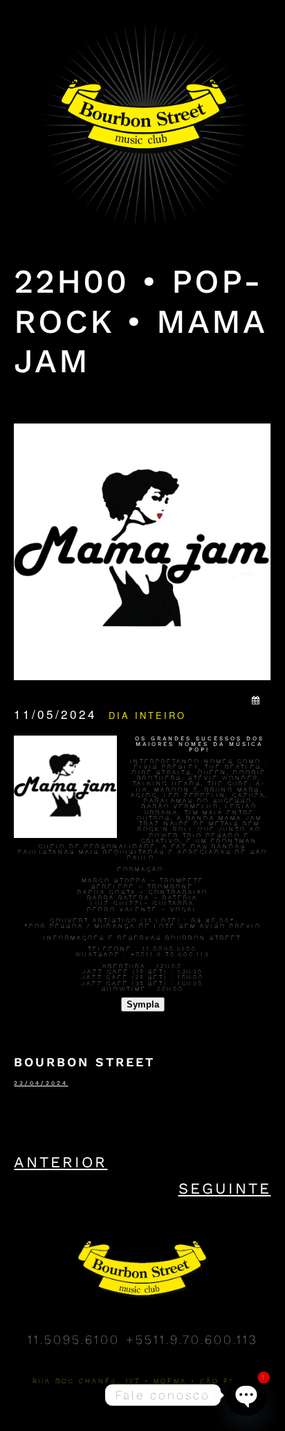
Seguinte (224, 1188)
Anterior (60, 1162)
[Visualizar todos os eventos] (256, 699)
